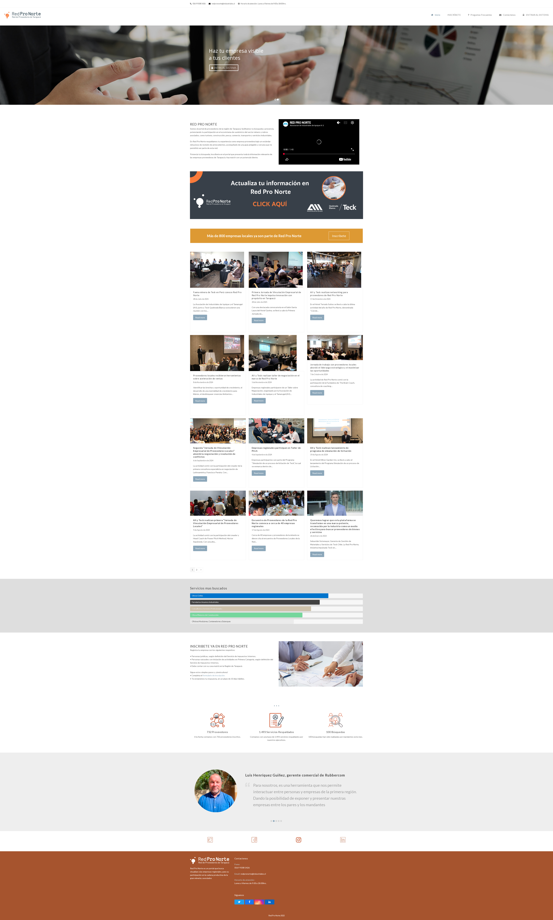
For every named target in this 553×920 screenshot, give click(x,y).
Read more (200, 317)
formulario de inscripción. (214, 675)
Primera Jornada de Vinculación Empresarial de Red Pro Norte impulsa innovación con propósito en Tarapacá (276, 295)
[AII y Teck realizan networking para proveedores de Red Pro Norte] (334, 269)
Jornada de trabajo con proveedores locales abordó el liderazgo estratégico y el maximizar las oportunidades (334, 367)
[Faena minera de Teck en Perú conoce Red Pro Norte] (217, 269)
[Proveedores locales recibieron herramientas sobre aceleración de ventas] (217, 353)
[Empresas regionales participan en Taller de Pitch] (276, 430)
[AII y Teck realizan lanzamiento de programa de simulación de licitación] (335, 430)
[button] (271, 821)
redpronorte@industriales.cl (223, 3)
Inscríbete (339, 236)
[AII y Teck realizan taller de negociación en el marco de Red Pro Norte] (273, 353)
